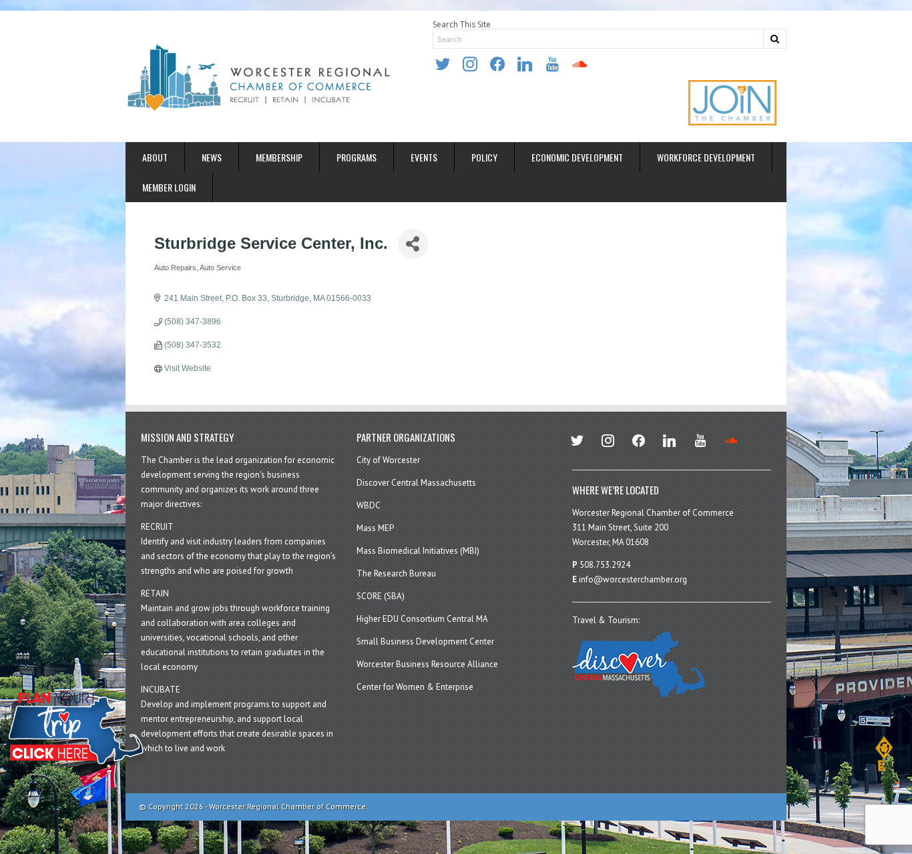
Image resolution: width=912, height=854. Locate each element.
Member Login (169, 187)
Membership (279, 157)
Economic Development (577, 157)
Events (424, 157)
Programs (356, 157)
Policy (484, 157)
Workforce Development (706, 157)
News (212, 157)
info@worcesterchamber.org (633, 579)
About (155, 157)
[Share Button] (413, 244)
